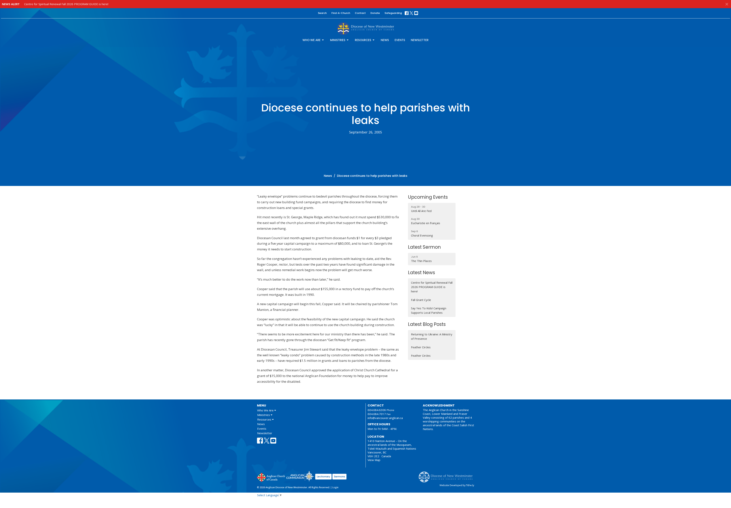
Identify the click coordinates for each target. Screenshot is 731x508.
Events (400, 40)
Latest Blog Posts (427, 324)
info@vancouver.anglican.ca (385, 418)
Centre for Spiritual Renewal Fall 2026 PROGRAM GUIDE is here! (66, 4)
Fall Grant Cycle (421, 300)
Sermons (339, 476)
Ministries (337, 40)
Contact (360, 13)
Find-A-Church (340, 13)
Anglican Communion (300, 476)
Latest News (421, 272)
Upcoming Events (428, 197)
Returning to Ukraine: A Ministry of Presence (431, 336)
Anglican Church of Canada (271, 477)
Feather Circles (421, 347)
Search (322, 13)
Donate (375, 13)
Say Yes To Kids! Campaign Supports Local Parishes (428, 310)
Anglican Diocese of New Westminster (447, 475)
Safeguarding (393, 13)
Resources (363, 40)
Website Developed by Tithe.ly (457, 485)
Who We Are (311, 40)
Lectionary (323, 476)
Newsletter (420, 40)
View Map (374, 460)
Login (335, 487)
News (385, 40)
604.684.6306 (377, 410)
